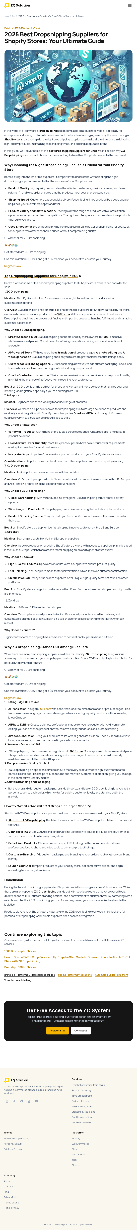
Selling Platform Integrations (75, 974)
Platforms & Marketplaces (22, 27)
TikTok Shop (79, 1154)
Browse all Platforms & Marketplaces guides (29, 974)
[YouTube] (36, 1101)
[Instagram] (29, 1101)
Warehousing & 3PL (82, 1106)
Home (6, 16)
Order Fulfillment (81, 1101)
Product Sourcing (81, 1090)
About (7, 1181)
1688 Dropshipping (82, 1095)
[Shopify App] (7, 1101)
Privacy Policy (11, 1197)
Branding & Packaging (83, 1111)
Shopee (76, 1165)
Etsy (74, 1149)
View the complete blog (17, 980)
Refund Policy (11, 1207)
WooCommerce (80, 1143)
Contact (8, 1186)
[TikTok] (14, 1101)
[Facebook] (22, 1101)
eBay (74, 1159)
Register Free (57, 1030)
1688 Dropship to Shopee (20, 951)
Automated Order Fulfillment (111, 974)
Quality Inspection (82, 1117)
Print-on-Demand (13, 1149)
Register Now (12, 266)
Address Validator (82, 1122)
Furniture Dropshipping (16, 1138)
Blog (13, 16)
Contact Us (80, 1030)
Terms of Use (11, 1202)
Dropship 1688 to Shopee (20, 967)
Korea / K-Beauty (13, 1143)
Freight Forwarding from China (88, 1085)
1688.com (45, 709)
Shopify (76, 1138)
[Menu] (130, 5)
